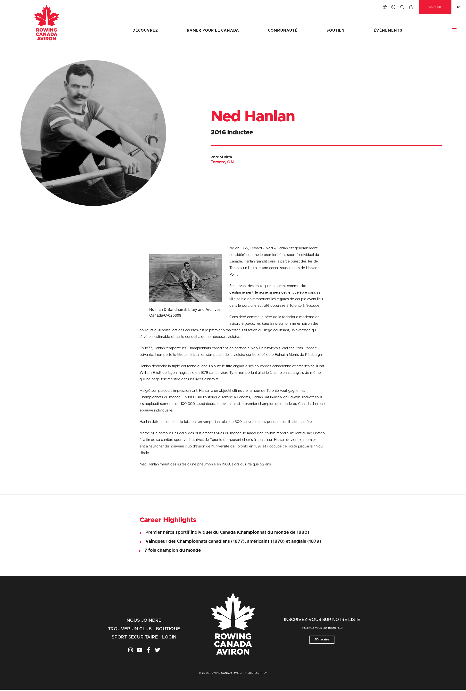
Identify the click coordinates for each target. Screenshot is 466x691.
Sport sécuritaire (135, 637)
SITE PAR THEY (257, 673)
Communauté (283, 30)
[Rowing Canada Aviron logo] (233, 624)
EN (458, 7)
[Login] (393, 7)
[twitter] (157, 650)
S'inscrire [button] (322, 639)
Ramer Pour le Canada (213, 30)
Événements (388, 30)
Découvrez (145, 30)
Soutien (335, 30)
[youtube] (139, 650)
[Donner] (384, 7)
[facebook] (148, 650)
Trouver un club (130, 629)
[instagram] (130, 650)
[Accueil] (46, 23)
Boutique (168, 629)
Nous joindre (144, 620)
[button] (454, 30)
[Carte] (411, 7)
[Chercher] (402, 7)
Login (169, 637)
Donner (435, 7)
